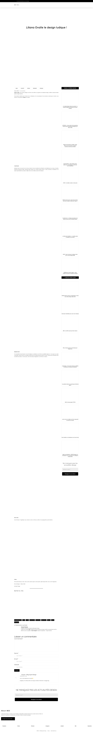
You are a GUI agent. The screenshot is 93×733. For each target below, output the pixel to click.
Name (16, 653)
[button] (16, 5)
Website (16, 664)
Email (16, 659)
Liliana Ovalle (23, 583)
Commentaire (18, 639)
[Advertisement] (46, 16)
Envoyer (17, 670)
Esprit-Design (17, 586)
